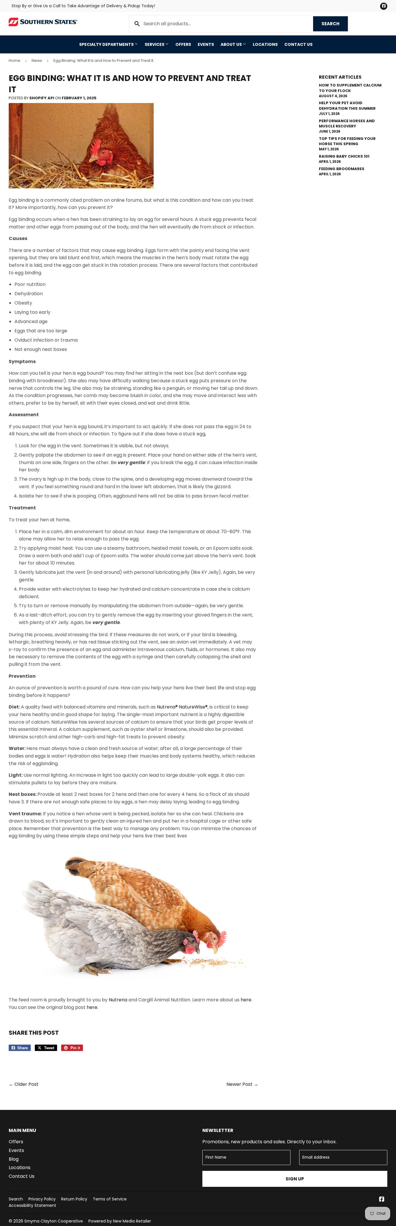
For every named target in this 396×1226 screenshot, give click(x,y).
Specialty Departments (107, 44)
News (37, 60)
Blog (14, 1159)
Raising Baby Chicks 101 (344, 156)
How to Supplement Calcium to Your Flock (350, 87)
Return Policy (74, 1199)
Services (155, 44)
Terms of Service (110, 1199)
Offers (183, 44)
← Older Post (24, 1084)
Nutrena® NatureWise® (182, 707)
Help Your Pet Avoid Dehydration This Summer (347, 105)
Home (14, 60)
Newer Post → (242, 1084)
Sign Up (295, 1179)
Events (206, 44)
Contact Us (298, 44)
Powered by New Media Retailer (119, 1221)
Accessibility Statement (32, 1205)
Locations (265, 44)
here (246, 999)
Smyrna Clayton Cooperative (53, 1221)
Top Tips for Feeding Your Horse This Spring (347, 141)
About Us (232, 44)
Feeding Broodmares (341, 169)
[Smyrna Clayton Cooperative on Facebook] (381, 1199)
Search (334, 24)
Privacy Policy (42, 1199)
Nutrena (118, 999)
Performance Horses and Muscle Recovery (347, 123)
